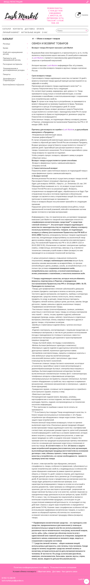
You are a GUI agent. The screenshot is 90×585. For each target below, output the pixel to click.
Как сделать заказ (69, 571)
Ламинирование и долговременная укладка (13, 69)
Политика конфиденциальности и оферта (31, 567)
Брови (5, 48)
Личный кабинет (11, 32)
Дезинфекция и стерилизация (9, 79)
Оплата (40, 29)
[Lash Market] (21, 15)
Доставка (30, 29)
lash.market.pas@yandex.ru (12, 581)
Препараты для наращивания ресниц (12, 59)
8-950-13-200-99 (8, 578)
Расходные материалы (12, 64)
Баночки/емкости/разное (13, 85)
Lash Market (83, 579)
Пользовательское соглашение (63, 567)
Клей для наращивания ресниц (13, 53)
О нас (45, 32)
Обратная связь (44, 571)
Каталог (7, 29)
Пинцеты (6, 74)
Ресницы (6, 44)
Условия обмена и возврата (24, 571)
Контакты (18, 29)
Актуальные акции (30, 32)
